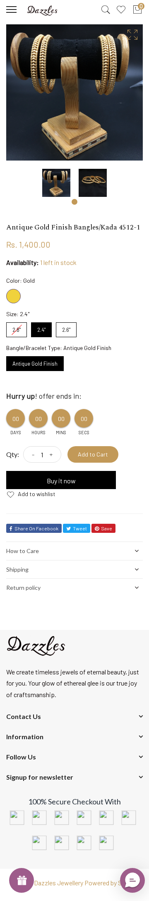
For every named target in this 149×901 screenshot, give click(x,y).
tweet (80, 528)
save (106, 528)
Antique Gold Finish (35, 361)
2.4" (41, 327)
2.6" (66, 327)
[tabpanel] (56, 183)
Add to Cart (93, 454)
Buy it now (61, 481)
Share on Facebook (36, 528)
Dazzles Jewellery (59, 883)
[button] (132, 880)
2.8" (17, 327)
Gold (13, 296)
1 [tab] (74, 202)
